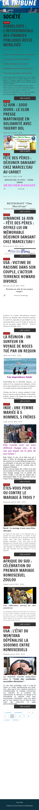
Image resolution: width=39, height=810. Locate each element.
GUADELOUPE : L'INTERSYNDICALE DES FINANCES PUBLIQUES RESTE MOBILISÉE (18, 35)
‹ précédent (18, 712)
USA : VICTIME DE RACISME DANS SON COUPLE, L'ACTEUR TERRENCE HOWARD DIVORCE (19, 272)
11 (24, 716)
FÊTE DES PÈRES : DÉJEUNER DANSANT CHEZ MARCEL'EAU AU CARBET (19, 165)
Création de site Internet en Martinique (19, 806)
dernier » (16, 720)
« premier (8, 712)
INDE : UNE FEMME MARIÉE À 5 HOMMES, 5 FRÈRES (19, 412)
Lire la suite (25, 98)
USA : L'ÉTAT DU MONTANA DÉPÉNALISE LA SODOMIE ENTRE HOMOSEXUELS (16, 640)
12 (28, 716)
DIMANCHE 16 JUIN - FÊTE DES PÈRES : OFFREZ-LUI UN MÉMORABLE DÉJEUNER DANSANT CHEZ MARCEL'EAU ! (19, 230)
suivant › (7, 720)
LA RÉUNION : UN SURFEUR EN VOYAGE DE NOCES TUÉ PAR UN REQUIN (19, 344)
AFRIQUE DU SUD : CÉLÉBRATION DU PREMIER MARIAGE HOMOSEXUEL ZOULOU (18, 570)
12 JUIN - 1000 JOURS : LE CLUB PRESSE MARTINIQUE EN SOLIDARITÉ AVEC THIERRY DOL (17, 116)
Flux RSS (19, 802)
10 (20, 716)
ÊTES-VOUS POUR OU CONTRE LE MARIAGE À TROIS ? (19, 492)
